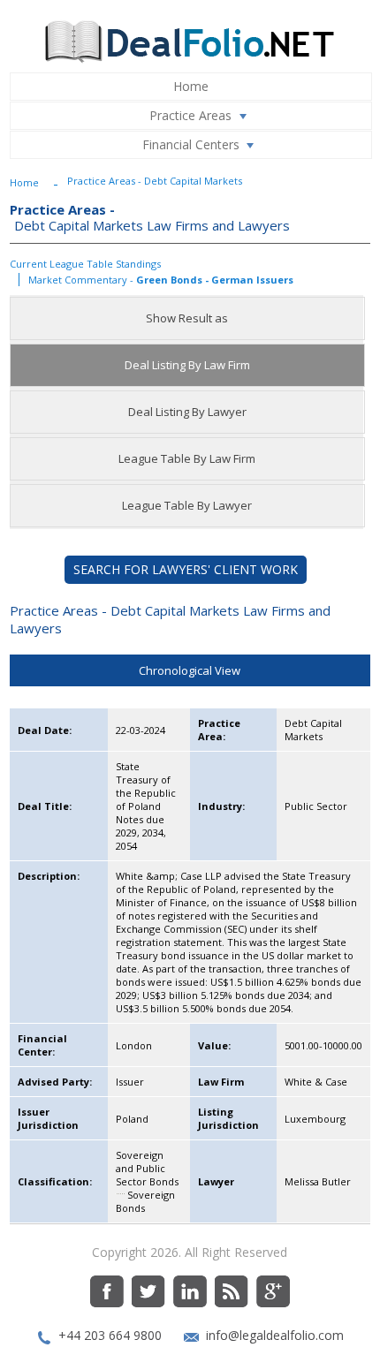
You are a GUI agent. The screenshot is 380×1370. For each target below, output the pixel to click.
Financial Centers (190, 144)
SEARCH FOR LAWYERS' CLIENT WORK (185, 569)
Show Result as (187, 318)
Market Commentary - (160, 279)
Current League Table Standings (85, 263)
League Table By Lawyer (187, 505)
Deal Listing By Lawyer (187, 412)
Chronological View (189, 670)
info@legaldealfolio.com (275, 1335)
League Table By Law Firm (186, 458)
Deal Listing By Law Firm (187, 365)
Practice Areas (190, 115)
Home (191, 86)
